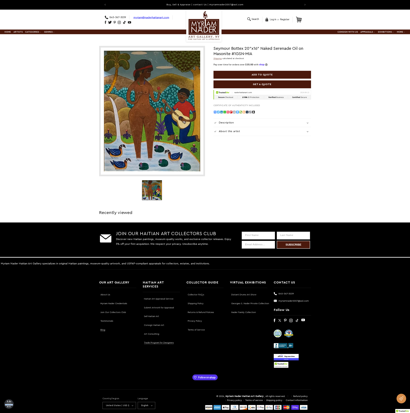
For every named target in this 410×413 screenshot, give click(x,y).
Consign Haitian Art (154, 325)
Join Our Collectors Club (113, 312)
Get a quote (262, 84)
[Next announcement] (304, 4)
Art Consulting (151, 334)
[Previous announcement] (105, 4)
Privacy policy (234, 400)
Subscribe (293, 244)
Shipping (217, 58)
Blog (102, 330)
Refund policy (300, 396)
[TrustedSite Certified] (281, 365)
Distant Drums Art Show (243, 295)
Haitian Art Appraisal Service (158, 299)
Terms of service (254, 400)
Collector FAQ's (196, 295)
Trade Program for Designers (159, 343)
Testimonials (106, 321)
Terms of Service (196, 330)
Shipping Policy (196, 303)
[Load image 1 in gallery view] (152, 190)
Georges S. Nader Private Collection (250, 303)
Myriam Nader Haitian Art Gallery (245, 396)
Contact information (297, 400)
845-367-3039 (118, 17)
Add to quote (262, 74)
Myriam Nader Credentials (113, 303)
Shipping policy (274, 400)
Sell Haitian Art (151, 316)
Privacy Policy (195, 321)
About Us (105, 295)
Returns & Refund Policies (201, 312)
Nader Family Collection (243, 312)
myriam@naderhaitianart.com (151, 17)
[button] (253, 19)
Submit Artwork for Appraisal (159, 308)
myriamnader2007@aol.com (294, 301)
